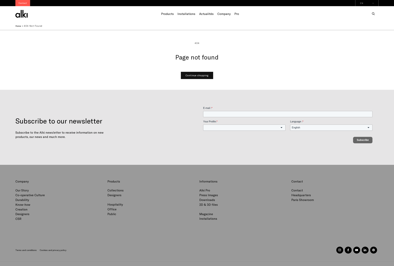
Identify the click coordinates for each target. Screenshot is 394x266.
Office (112, 209)
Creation (21, 209)
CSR (18, 218)
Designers (22, 214)
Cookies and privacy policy (53, 250)
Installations (208, 218)
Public (111, 214)
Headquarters (301, 195)
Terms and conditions (26, 250)
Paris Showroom (302, 200)
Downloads (207, 200)
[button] (373, 13)
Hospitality (115, 204)
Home (18, 26)
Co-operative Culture (30, 195)
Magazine (206, 214)
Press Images (208, 195)
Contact (297, 190)
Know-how (22, 204)
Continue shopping (197, 75)
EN (361, 3)
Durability (22, 200)
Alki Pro (204, 190)
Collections (115, 190)
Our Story (22, 190)
